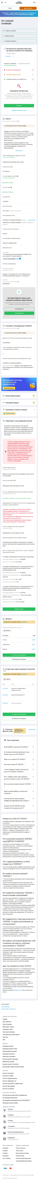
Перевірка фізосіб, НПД (10, 1048)
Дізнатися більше (9, 388)
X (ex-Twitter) (7, 1158)
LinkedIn (5, 1150)
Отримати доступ (10, 413)
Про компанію (7, 1021)
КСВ (4, 1039)
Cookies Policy (20, 1156)
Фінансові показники (9, 1056)
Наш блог (5, 1037)
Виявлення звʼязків (8, 1061)
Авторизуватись (19, 309)
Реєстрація (29, 8)
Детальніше (31, 220)
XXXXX (33, 639)
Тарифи (5, 1019)
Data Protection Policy (22, 1153)
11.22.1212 (5, 695)
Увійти (10, 8)
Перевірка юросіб (8, 1046)
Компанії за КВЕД (8, 1076)
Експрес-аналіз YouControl (11, 1064)
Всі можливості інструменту (19, 659)
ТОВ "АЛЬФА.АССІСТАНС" (8, 1009)
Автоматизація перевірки (10, 1059)
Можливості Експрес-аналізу (19, 110)
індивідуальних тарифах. (26, 14)
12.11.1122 (5, 703)
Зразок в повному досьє (20, 655)
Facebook (5, 1148)
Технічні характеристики (23, 1158)
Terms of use (19, 1150)
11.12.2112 (5, 688)
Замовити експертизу (10, 41)
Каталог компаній (8, 1073)
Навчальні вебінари (9, 1032)
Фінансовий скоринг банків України (13, 1066)
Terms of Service (20, 1148)
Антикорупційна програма (24, 1161)
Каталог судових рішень (10, 1078)
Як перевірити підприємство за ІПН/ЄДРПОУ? (16, 1100)
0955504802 (6, 283)
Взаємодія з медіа (8, 1027)
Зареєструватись (19, 313)
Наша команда (7, 1024)
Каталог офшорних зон (9, 1081)
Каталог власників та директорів (13, 1083)
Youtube (5, 1153)
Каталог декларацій (9, 1086)
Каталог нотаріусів (8, 1088)
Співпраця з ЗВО (7, 1029)
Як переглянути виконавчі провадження (15, 1095)
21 (9, 369)
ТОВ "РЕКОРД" (5, 1007)
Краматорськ (18, 990)
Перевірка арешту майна (10, 1103)
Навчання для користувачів (11, 1034)
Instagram (5, 1156)
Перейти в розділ (19, 609)
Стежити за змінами (10, 30)
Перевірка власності (9, 1054)
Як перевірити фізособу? (10, 1097)
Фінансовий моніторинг (10, 1051)
